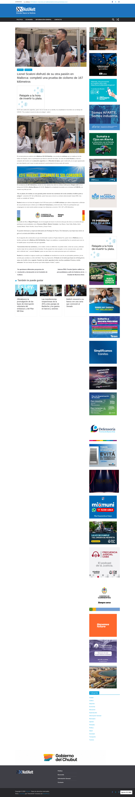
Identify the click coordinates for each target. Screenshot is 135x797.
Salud (91, 730)
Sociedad (92, 734)
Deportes (20, 69)
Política (20, 19)
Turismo (91, 740)
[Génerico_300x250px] (103, 28)
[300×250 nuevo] (103, 342)
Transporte (92, 737)
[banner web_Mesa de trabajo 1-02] (104, 581)
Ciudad (91, 697)
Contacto (58, 19)
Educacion (92, 709)
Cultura (91, 700)
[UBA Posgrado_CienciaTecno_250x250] (100, 211)
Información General (44, 19)
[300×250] (103, 54)
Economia (92, 706)
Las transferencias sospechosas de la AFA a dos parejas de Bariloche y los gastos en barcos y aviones (51, 304)
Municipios (92, 718)
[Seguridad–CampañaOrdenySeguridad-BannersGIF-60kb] (103, 522)
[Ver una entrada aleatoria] (117, 19)
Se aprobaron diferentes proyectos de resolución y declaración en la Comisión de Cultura (32, 272)
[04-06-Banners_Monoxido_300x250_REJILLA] (103, 445)
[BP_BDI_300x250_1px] (31, 87)
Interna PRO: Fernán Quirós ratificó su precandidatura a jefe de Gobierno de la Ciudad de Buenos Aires (70, 272)
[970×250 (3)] (51, 167)
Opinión (91, 721)
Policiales (92, 724)
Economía (29, 19)
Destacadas (28, 69)
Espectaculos (93, 712)
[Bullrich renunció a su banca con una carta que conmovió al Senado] (76, 286)
